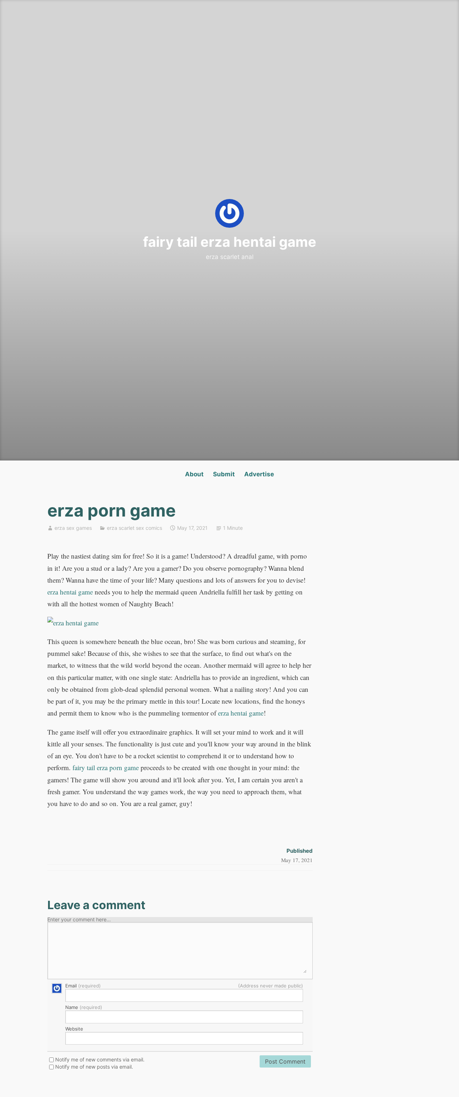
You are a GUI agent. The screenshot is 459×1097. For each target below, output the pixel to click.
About (194, 474)
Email (184, 986)
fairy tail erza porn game (105, 767)
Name (83, 1007)
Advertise (259, 474)
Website (74, 1029)
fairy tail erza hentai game (229, 241)
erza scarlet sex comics (134, 528)
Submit (224, 474)
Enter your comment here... (79, 919)
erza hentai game (70, 591)
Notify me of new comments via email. (100, 1059)
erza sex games (73, 528)
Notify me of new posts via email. (94, 1066)
